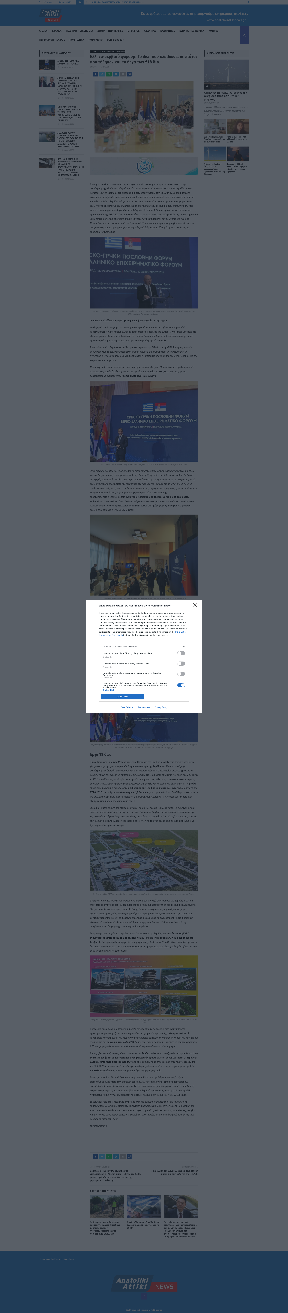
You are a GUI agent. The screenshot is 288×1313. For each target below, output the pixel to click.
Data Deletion (127, 707)
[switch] (181, 653)
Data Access (144, 707)
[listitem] (144, 646)
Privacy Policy (161, 707)
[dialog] (144, 656)
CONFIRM (122, 697)
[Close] (196, 606)
